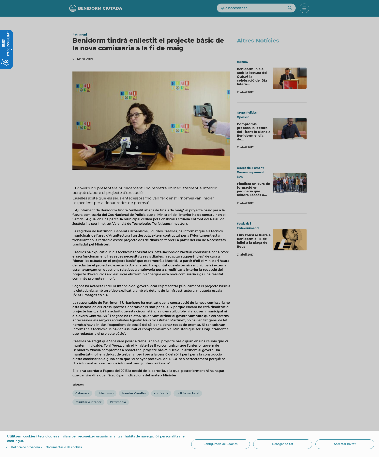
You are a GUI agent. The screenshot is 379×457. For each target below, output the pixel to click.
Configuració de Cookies (220, 444)
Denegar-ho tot (282, 444)
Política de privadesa (25, 447)
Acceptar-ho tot (345, 444)
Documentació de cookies (64, 447)
